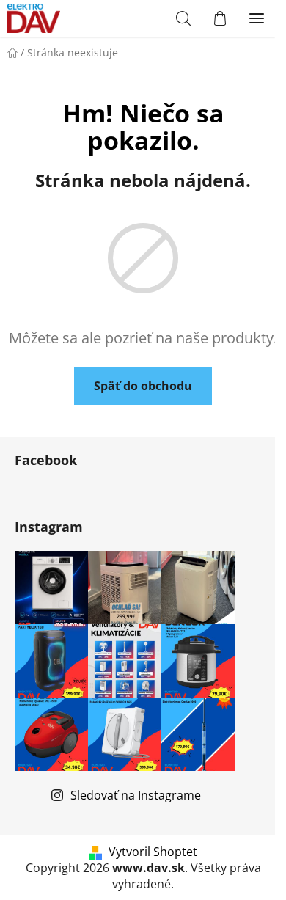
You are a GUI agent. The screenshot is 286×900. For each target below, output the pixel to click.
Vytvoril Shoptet (153, 852)
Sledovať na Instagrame (135, 795)
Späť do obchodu (143, 386)
